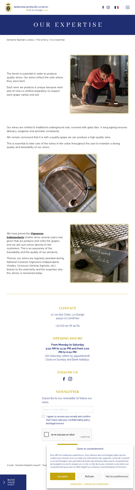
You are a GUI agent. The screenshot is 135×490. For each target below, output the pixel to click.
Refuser (89, 476)
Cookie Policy (76, 484)
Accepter (62, 476)
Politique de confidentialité (96, 484)
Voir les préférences (117, 476)
